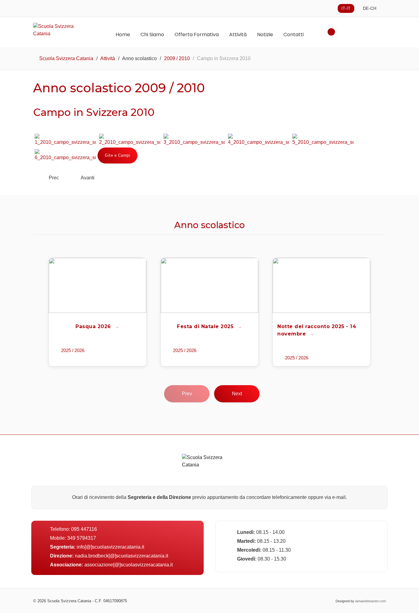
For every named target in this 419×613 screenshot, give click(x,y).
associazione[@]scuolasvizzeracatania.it (128, 564)
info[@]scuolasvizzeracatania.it (110, 547)
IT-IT (346, 8)
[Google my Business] (215, 600)
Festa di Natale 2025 (206, 326)
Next (237, 393)
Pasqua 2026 (94, 326)
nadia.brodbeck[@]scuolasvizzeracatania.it (121, 555)
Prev (187, 393)
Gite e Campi (117, 155)
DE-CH (369, 8)
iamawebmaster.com (370, 601)
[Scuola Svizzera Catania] (62, 30)
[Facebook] (203, 600)
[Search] (331, 32)
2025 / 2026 (72, 350)
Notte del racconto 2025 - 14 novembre (316, 330)
